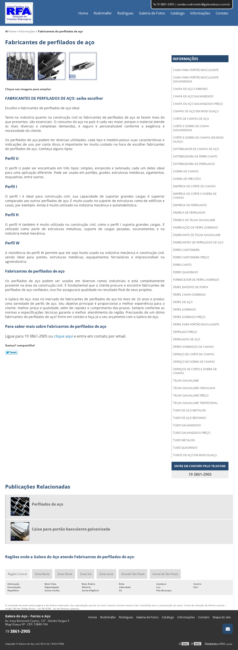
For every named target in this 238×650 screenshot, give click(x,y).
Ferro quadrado (185, 272)
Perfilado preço (185, 332)
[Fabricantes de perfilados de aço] (20, 65)
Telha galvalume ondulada (194, 388)
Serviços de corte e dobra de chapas (195, 371)
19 (17, 631)
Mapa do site (222, 617)
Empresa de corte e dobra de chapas (195, 196)
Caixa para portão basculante (196, 70)
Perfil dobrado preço (189, 317)
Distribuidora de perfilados (194, 164)
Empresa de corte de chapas (194, 186)
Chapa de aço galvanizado (193, 96)
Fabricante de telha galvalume (197, 235)
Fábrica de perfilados (189, 213)
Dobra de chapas (186, 171)
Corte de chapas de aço (191, 119)
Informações (200, 13)
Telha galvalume (186, 381)
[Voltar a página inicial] (19, 12)
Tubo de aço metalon (189, 410)
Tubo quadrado (185, 448)
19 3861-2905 (165, 4)
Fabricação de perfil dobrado (195, 227)
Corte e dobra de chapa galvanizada (191, 128)
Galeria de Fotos (152, 13)
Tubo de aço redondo (189, 418)
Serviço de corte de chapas (193, 354)
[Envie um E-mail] (227, 629)
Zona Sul (85, 574)
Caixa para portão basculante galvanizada (196, 79)
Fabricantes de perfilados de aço (198, 242)
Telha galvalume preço (190, 395)
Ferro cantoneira (186, 250)
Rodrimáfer (103, 13)
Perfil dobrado (184, 309)
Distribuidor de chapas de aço (196, 149)
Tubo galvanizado (187, 425)
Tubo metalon (184, 440)
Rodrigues (125, 13)
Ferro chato (182, 265)
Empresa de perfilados (190, 205)
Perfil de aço (182, 302)
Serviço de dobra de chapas (194, 362)
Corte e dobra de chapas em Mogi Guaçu (198, 140)
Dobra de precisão (187, 179)
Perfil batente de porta (190, 287)
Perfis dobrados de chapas (193, 347)
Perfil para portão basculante (196, 324)
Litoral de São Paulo (165, 574)
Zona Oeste (64, 574)
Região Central (17, 574)
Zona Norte (42, 574)
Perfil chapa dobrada (189, 295)
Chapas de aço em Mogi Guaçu (196, 111)
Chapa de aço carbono (190, 89)
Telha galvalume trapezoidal (195, 403)
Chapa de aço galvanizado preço (198, 104)
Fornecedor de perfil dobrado (196, 280)
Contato (222, 13)
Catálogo (178, 13)
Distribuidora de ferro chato (195, 156)
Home (83, 13)
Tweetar (11, 352)
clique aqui (63, 336)
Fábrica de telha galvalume (194, 220)
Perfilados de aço (186, 339)
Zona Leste (106, 574)
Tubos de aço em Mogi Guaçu (195, 455)
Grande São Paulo (133, 574)
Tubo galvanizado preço (191, 433)
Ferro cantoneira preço (191, 257)
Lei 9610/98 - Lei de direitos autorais (58, 608)
